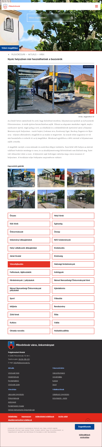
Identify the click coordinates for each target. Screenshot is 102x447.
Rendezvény (59, 307)
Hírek (41, 55)
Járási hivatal (15, 256)
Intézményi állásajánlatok (21, 240)
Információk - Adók (59, 398)
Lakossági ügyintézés (16, 395)
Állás (56, 315)
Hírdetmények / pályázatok (22, 280)
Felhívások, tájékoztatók (20, 272)
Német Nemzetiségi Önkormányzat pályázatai (25, 290)
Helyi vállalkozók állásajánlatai (23, 248)
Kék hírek (14, 224)
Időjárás (13, 307)
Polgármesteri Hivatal (16, 406)
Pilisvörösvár (18, 55)
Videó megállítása (10, 48)
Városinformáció (58, 373)
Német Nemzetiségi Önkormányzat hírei (72, 280)
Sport (12, 299)
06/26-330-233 (24, 359)
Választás (58, 299)
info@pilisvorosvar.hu (22, 363)
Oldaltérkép (12, 417)
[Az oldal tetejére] (88, 421)
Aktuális (32, 55)
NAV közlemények (62, 240)
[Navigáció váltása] (96, 6)
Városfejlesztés (16, 264)
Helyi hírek (59, 216)
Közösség (58, 256)
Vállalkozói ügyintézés (60, 395)
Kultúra (13, 323)
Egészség (58, 224)
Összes (13, 216)
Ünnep (57, 232)
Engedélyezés (84, 427)
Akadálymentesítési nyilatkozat (20, 420)
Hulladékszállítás (61, 331)
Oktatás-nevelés (17, 331)
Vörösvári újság (14, 385)
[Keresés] (72, 18)
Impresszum (26, 417)
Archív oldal (62, 417)
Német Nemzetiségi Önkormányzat (21, 410)
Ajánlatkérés (59, 289)
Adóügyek (59, 272)
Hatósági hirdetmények (64, 264)
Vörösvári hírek (13, 373)
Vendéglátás (57, 377)
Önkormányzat (16, 232)
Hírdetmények (13, 377)
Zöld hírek (14, 315)
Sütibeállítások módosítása (84, 436)
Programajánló (13, 381)
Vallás (56, 323)
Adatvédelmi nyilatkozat (44, 417)
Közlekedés (59, 248)
